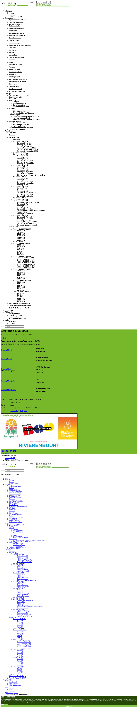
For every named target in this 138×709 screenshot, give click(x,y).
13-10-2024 (21, 245)
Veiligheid (12, 100)
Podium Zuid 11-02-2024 (26, 264)
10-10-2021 (21, 288)
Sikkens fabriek (14, 69)
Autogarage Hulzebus (16, 28)
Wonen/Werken (15, 121)
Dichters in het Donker (25, 162)
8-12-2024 (20, 248)
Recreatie (12, 98)
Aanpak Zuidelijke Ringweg (23, 113)
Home (7, 10)
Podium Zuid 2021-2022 (22, 280)
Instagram (23, 411)
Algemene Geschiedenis (17, 19)
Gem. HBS (12, 47)
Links (7, 320)
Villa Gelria (12, 74)
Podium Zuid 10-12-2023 (26, 261)
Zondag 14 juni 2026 (24, 145)
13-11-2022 (21, 272)
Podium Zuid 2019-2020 (22, 292)
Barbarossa (13, 30)
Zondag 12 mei (22, 167)
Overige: (12, 135)
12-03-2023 (21, 277)
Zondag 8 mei (22, 188)
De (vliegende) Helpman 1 (18, 79)
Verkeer (12, 108)
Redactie (12, 15)
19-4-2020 (20, 298)
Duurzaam (9, 310)
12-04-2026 (21, 240)
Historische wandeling (16, 22)
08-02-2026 (21, 237)
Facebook (14, 411)
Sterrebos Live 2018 (20, 215)
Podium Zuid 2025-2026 (22, 229)
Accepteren (69, 706)
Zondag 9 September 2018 (27, 225)
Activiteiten (9, 131)
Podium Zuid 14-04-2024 (26, 267)
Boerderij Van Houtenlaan (17, 35)
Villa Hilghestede (15, 76)
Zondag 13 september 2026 (27, 151)
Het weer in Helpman (17, 129)
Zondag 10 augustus (25, 160)
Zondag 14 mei (22, 185)
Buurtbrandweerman (21, 107)
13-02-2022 (21, 284)
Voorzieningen (14, 115)
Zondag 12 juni (22, 189)
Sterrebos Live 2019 (20, 201)
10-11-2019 (21, 301)
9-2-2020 (20, 295)
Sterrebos (3, 335)
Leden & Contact (15, 315)
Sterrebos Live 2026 (20, 141)
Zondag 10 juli (22, 191)
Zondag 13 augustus (25, 181)
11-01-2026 (21, 236)
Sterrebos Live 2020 (20, 199)
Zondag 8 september (25, 173)
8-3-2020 (20, 297)
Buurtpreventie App (20, 103)
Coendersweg (13, 84)
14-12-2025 (21, 234)
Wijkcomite (9, 312)
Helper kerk (13, 55)
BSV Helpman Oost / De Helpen (19, 303)
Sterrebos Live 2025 (20, 154)
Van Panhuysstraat (15, 89)
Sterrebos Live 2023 (20, 176)
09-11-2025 (21, 232)
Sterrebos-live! (14, 137)
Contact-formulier (15, 16)
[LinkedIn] (5, 338)
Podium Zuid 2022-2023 (22, 269)
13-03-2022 (21, 285)
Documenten (14, 317)
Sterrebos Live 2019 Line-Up (28, 202)
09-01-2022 (21, 282)
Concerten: (13, 132)
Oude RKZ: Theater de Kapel (19, 308)
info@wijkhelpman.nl (12, 459)
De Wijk (8, 94)
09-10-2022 (21, 271)
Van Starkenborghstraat (17, 91)
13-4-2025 (20, 255)
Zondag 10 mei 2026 (24, 143)
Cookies (12, 323)
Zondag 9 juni (22, 168)
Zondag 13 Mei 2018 (24, 217)
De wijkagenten (19, 105)
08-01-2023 (21, 274)
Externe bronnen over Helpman (21, 128)
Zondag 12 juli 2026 (24, 146)
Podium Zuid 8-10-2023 (26, 258)
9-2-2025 (20, 251)
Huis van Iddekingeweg (17, 57)
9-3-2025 (20, 253)
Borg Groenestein (15, 38)
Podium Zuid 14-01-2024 (26, 263)
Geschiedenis (10, 18)
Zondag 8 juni (22, 157)
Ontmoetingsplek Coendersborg (20, 305)
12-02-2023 (21, 276)
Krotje (11, 62)
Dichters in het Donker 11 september (31, 175)
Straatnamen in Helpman (17, 81)
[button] (3, 451)
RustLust (12, 67)
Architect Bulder (14, 25)
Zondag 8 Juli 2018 (24, 220)
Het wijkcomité (14, 314)
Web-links (12, 322)
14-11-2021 (21, 290)
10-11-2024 (21, 246)
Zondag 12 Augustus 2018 (27, 222)
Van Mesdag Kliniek (15, 72)
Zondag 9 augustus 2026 (26, 148)
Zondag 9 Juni (22, 206)
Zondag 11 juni (22, 178)
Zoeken (3, 326)
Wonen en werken (20, 123)
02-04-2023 (21, 279)
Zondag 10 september (25, 183)
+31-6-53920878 (10, 458)
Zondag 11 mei (22, 155)
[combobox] (14, 326)
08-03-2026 (21, 239)
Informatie (17, 140)
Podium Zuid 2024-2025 (22, 243)
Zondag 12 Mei (22, 204)
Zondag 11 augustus (25, 172)
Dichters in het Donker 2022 (27, 193)
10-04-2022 (21, 287)
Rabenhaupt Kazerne (16, 64)
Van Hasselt (13, 50)
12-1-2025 (20, 250)
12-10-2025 (21, 231)
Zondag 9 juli (22, 180)
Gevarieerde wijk (15, 97)
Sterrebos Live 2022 (20, 186)
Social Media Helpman (17, 318)
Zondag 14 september (25, 164)
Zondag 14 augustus (25, 194)
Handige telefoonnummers (19, 95)
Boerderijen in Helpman (17, 33)
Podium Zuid (13, 226)
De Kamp (12, 59)
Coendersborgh (14, 42)
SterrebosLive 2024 (20, 165)
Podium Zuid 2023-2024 (22, 256)
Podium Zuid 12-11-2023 (26, 259)
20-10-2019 (21, 300)
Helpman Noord (19, 126)
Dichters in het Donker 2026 (27, 149)
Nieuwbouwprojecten (21, 124)
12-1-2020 (20, 293)
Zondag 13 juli (22, 159)
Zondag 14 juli (22, 170)
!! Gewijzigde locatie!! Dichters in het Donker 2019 (31, 211)
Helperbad (12, 52)
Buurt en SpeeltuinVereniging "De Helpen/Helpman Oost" (26, 117)
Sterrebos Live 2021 (20, 197)
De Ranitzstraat (14, 86)
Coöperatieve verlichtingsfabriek (20, 45)
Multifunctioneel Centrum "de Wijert (26, 119)
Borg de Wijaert (14, 40)
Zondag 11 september (25, 196)
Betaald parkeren (19, 111)
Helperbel (8, 12)
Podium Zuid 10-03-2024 (26, 266)
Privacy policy (4, 704)
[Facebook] (5, 337)
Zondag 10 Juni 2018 (25, 219)
